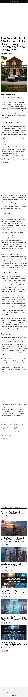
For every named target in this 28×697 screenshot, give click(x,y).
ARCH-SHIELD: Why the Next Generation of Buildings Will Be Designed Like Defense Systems (14, 618)
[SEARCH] (26, 1)
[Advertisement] (14, 17)
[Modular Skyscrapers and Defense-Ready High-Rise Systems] (14, 554)
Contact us (11, 693)
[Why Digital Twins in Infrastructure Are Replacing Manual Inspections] (14, 580)
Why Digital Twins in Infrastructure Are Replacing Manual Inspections (12, 592)
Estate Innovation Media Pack (19, 692)
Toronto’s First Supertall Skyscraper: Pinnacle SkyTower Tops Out (13, 513)
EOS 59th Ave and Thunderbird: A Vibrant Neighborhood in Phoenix (6, 435)
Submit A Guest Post (7, 692)
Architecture (15, 507)
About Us (6, 693)
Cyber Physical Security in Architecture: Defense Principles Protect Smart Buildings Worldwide (14, 645)
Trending (2, 521)
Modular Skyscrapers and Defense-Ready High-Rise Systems (11, 566)
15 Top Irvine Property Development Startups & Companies (6, 424)
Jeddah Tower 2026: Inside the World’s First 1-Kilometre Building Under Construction (13, 540)
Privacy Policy (14, 695)
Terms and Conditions (19, 693)
